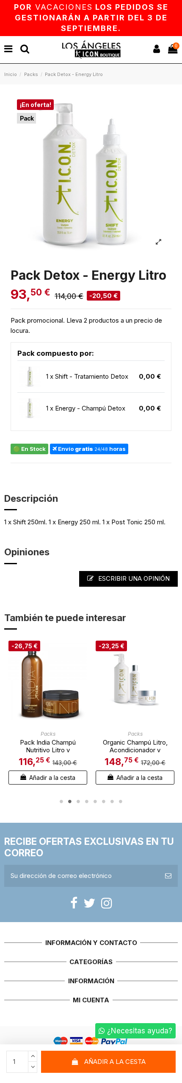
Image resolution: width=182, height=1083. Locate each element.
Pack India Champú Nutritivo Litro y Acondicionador (48, 750)
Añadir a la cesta (115, 1062)
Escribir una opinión (133, 578)
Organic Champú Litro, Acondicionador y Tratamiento (135, 750)
